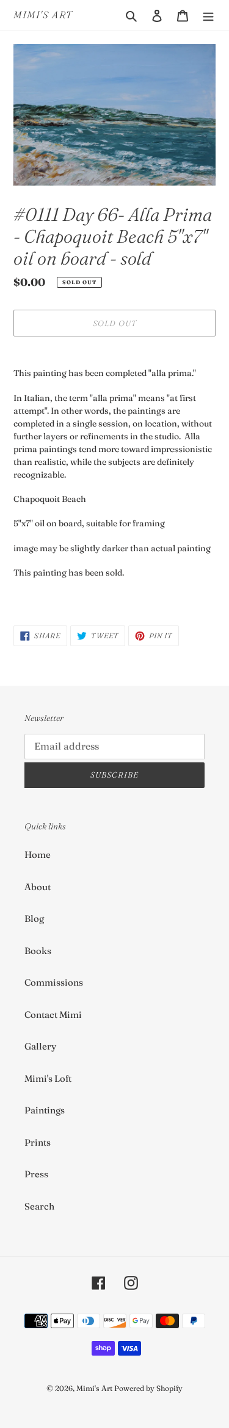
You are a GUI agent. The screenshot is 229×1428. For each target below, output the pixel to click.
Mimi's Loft (47, 1078)
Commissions (53, 982)
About (37, 887)
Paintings (44, 1110)
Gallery (40, 1046)
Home (37, 854)
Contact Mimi (53, 1014)
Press (36, 1174)
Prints (37, 1142)
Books (37, 950)
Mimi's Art (43, 15)
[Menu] (208, 15)
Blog (34, 918)
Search (39, 1206)
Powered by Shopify (148, 1388)
